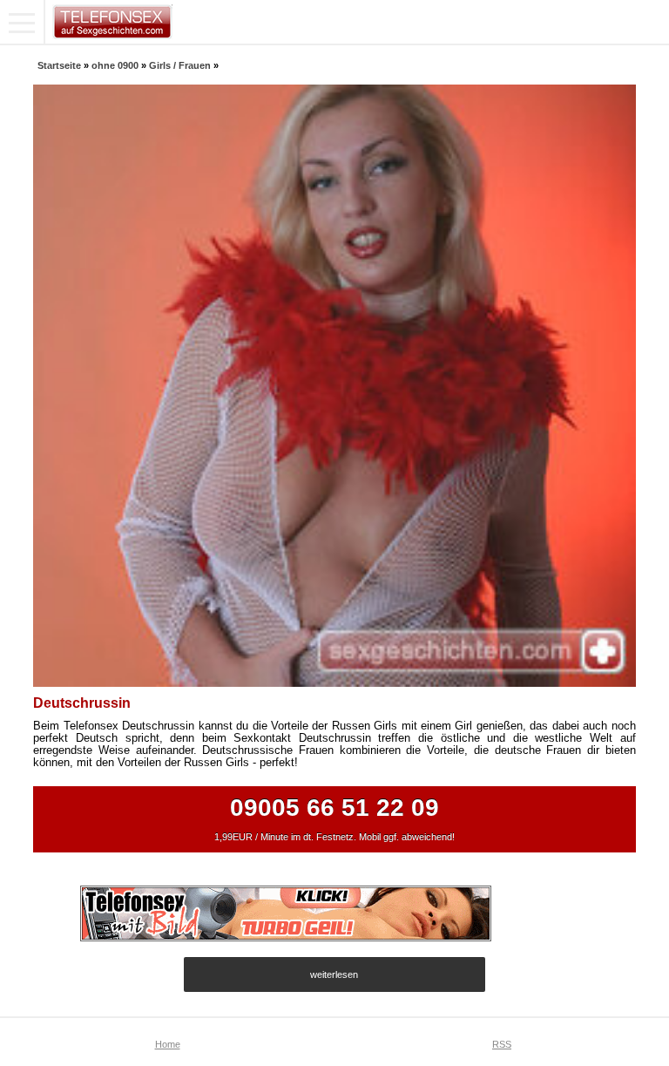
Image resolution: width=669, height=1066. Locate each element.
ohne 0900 (115, 65)
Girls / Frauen (180, 65)
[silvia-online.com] (285, 937)
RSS (501, 1044)
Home (167, 1044)
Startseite (59, 65)
